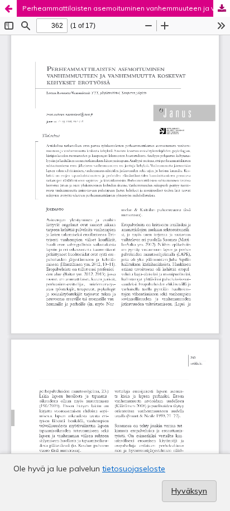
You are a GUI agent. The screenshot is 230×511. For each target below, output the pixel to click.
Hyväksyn (189, 491)
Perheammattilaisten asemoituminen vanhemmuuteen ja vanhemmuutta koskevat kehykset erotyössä (126, 8)
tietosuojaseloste (133, 469)
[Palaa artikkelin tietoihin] (8, 8)
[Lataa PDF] (221, 8)
